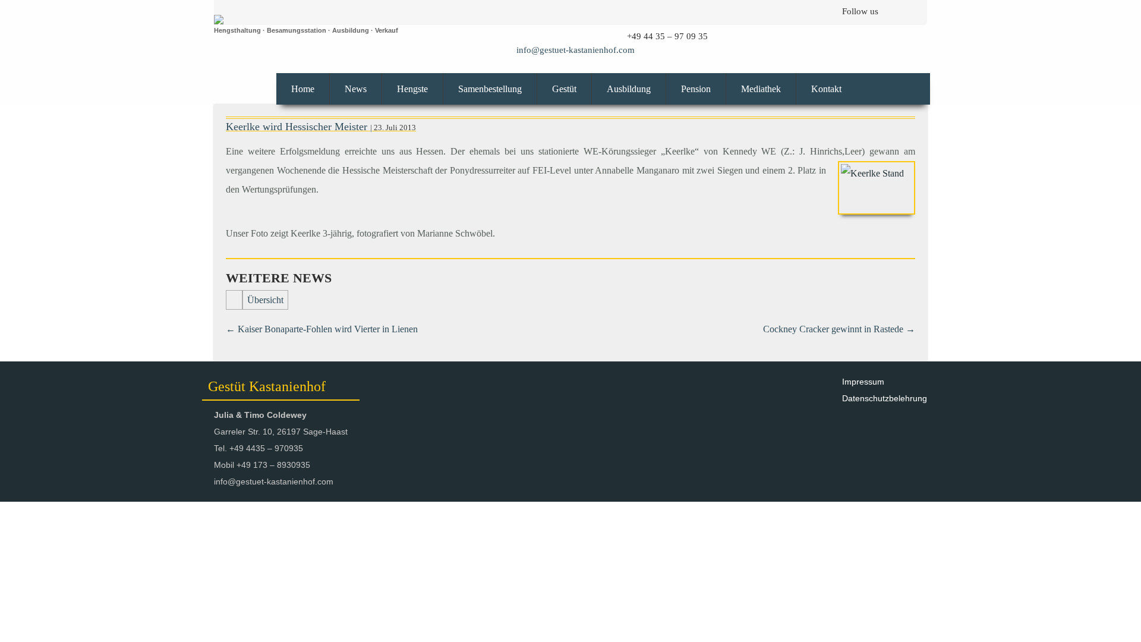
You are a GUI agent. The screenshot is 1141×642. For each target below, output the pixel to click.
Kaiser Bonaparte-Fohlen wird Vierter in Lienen (322, 329)
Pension (696, 89)
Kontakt (826, 89)
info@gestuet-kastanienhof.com (575, 50)
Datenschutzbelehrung (884, 398)
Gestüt (564, 89)
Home (302, 89)
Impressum (863, 381)
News (356, 89)
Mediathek (761, 89)
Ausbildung (629, 89)
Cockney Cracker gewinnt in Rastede (839, 329)
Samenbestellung (490, 89)
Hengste (412, 89)
